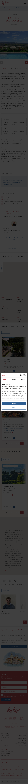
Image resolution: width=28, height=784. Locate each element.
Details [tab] (14, 379)
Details (13, 407)
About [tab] (23, 379)
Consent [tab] (5, 379)
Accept (14, 403)
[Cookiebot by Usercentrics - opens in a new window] (20, 375)
